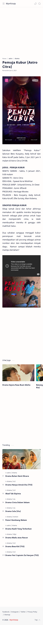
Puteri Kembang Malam (16, 520)
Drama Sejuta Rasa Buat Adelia (16, 385)
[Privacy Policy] (32, 612)
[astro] (9, 473)
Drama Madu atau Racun (16, 537)
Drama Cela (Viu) (13, 511)
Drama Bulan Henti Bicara (17, 476)
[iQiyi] (14, 534)
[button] (35, 3)
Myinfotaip (11, 3)
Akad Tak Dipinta (13, 493)
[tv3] (14, 481)
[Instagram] (15, 612)
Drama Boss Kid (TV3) (14, 546)
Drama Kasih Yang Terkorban (18, 529)
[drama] (14, 473)
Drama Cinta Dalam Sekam (17, 502)
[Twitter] (23, 612)
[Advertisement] (21, 31)
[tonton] (15, 517)
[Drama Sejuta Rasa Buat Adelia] (18, 372)
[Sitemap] (7, 614)
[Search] (39, 3)
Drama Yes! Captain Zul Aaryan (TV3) (22, 555)
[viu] (14, 499)
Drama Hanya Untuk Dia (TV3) (18, 485)
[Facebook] (5, 612)
